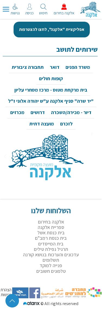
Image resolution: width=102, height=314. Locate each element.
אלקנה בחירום (51, 222)
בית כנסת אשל (51, 232)
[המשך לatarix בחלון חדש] (31, 303)
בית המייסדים (50, 244)
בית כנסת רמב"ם (51, 238)
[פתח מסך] (16, 13)
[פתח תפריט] (6, 9)
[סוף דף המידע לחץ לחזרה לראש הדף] (12, 300)
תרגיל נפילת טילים (51, 249)
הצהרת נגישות (6, 292)
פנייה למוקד (51, 265)
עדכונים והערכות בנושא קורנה (51, 254)
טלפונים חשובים (51, 271)
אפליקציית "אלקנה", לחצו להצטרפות (51, 29)
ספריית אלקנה (51, 227)
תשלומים (51, 260)
